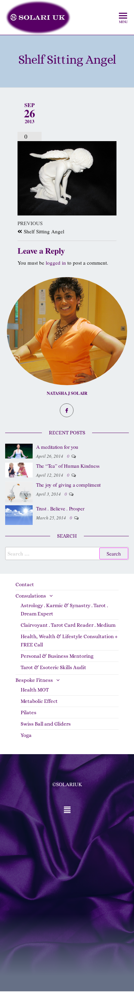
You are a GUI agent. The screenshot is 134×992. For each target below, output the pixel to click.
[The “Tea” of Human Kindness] (19, 469)
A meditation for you (57, 446)
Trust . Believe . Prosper (60, 508)
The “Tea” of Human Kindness (68, 465)
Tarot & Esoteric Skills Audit (53, 667)
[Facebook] (67, 410)
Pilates (28, 712)
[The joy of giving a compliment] (19, 491)
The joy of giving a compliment (68, 484)
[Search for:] (67, 553)
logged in (56, 262)
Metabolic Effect (39, 701)
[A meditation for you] (19, 450)
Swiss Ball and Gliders (46, 724)
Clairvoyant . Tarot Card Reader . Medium (68, 625)
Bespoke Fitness (34, 680)
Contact (24, 584)
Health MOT (35, 690)
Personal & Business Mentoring (57, 656)
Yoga (26, 735)
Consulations (30, 596)
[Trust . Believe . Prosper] (19, 514)
